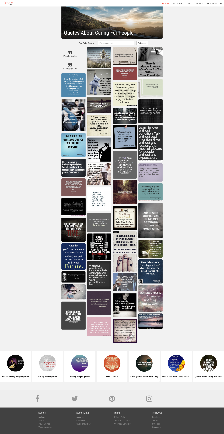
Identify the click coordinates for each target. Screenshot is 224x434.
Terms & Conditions (122, 420)
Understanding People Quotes (15, 376)
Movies (199, 3)
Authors (177, 3)
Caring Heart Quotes (47, 376)
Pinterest (156, 423)
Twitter (155, 420)
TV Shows (211, 3)
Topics (189, 3)
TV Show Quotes (45, 427)
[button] (221, 3)
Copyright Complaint (122, 423)
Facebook (156, 417)
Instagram (156, 427)
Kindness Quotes (112, 376)
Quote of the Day (83, 423)
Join (166, 3)
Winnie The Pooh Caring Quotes (176, 376)
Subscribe (142, 43)
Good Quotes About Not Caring (144, 376)
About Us (80, 417)
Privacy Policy (120, 417)
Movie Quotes (44, 423)
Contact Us (81, 420)
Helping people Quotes (80, 376)
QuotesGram (8, 3)
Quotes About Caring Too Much (208, 376)
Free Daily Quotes (86, 43)
